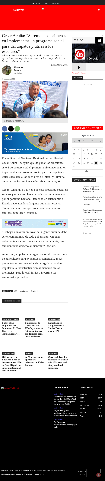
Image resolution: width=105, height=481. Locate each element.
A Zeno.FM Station (79, 73)
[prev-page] (3, 376)
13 (88, 154)
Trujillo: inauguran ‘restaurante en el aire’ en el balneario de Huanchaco (65, 413)
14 (92, 154)
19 (83, 158)
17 (74, 158)
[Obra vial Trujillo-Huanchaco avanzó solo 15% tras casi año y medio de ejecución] (58, 347)
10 (74, 154)
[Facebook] (92, 3)
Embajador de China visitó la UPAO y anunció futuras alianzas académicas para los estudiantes (34, 329)
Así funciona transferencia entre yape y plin (65, 424)
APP (15, 291)
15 (96, 154)
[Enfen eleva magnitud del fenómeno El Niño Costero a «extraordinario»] (12, 313)
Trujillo (33, 291)
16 (101, 154)
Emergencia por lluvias (10, 319)
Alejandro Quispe (19, 68)
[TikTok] (99, 471)
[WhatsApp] (17, 129)
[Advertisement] (87, 100)
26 (83, 163)
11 (79, 154)
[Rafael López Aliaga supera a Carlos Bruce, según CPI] (58, 313)
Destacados (30, 319)
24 (74, 163)
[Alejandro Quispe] (6, 70)
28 (92, 163)
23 (101, 158)
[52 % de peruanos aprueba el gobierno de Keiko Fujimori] (35, 347)
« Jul (86, 171)
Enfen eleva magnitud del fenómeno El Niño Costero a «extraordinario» (11, 328)
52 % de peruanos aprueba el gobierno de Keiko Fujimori (34, 361)
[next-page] (8, 376)
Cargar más (87, 233)
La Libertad (24, 291)
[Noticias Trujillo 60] (56, 11)
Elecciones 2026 (54, 319)
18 (79, 158)
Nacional (29, 353)
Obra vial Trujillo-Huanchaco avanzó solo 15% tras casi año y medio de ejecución (58, 362)
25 (79, 163)
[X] (97, 3)
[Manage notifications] (98, 475)
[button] (99, 10)
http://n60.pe (18, 73)
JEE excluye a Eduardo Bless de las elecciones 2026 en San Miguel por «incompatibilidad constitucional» (11, 364)
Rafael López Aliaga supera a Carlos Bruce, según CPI (56, 326)
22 (96, 158)
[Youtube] (101, 3)
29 (96, 163)
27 (88, 163)
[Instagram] (93, 471)
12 (83, 154)
